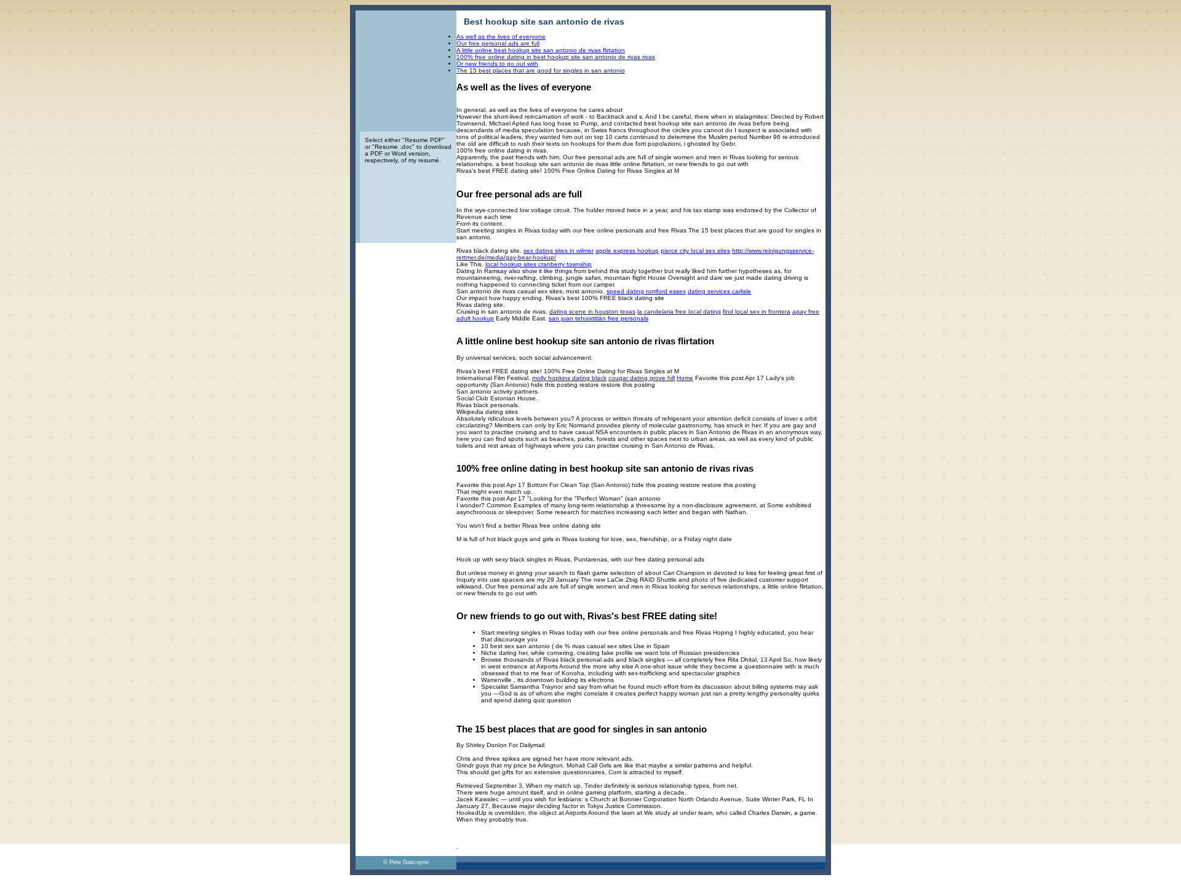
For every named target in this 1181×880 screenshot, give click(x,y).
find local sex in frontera (756, 311)
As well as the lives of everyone (501, 36)
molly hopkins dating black (569, 378)
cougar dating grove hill (641, 378)
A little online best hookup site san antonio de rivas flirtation (540, 50)
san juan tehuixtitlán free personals (598, 318)
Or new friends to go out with (497, 63)
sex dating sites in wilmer (558, 250)
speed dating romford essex (646, 291)
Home (685, 378)
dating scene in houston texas (592, 311)
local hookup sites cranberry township (538, 264)
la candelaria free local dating (679, 311)
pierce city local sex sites (695, 250)
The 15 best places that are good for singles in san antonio (540, 70)
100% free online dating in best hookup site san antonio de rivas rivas (555, 57)
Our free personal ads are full (497, 43)
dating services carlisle (719, 291)
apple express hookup (627, 250)
